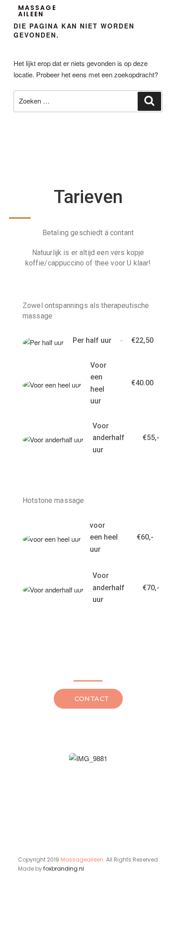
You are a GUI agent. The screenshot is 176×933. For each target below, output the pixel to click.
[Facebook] (23, 914)
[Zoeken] (149, 101)
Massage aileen (37, 11)
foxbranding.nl (63, 868)
